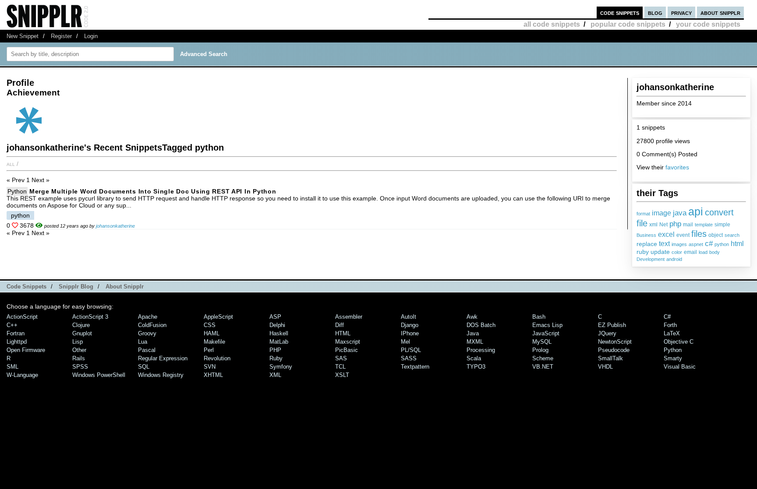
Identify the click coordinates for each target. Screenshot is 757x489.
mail (688, 225)
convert (719, 212)
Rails (78, 358)
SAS (341, 358)
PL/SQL (411, 350)
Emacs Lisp (547, 325)
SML (12, 366)
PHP (275, 350)
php (675, 223)
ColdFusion (152, 325)
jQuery (607, 333)
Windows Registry (161, 375)
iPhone (410, 333)
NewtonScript (615, 341)
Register (61, 36)
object (715, 235)
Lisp (77, 341)
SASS (409, 358)
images (679, 244)
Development (651, 259)
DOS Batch (481, 325)
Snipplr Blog (76, 286)
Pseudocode (614, 350)
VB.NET (542, 366)
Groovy (147, 333)
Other (79, 350)
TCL (340, 366)
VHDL (605, 366)
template (704, 224)
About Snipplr (125, 286)
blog (655, 12)
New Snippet (23, 36)
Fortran (16, 333)
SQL (143, 366)
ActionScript (22, 316)
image (661, 213)
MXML (475, 341)
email (690, 252)
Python (17, 191)
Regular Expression (162, 358)
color (677, 252)
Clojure (81, 325)
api (695, 211)
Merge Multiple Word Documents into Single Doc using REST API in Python (152, 191)
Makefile (214, 341)
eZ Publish (612, 325)
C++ (12, 325)
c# (709, 243)
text (664, 243)
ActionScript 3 (90, 316)
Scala (474, 358)
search (732, 235)
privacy (681, 12)
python (722, 244)
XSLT (342, 375)
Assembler (348, 316)
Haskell (278, 333)
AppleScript (218, 316)
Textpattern (415, 366)
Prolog (540, 350)
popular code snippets (628, 24)
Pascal (147, 350)
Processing (481, 350)
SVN (210, 366)
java (679, 212)
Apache (147, 316)
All (11, 163)
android (674, 259)
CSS (210, 325)
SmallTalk (610, 358)
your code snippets (708, 24)
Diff (339, 325)
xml (653, 225)
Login (91, 36)
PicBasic (346, 350)
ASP (275, 316)
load (703, 252)
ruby (643, 251)
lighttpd (17, 341)
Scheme (542, 358)
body (714, 252)
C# (667, 316)
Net (663, 225)
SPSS (80, 366)
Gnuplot (82, 333)
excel (666, 234)
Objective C (678, 341)
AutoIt (408, 316)
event (683, 235)
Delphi (277, 325)
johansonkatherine (115, 226)
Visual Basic (680, 366)
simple (722, 225)
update (660, 251)
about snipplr (720, 12)
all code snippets (552, 24)
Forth (670, 325)
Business (646, 235)
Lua (142, 341)
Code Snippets (26, 286)
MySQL (542, 341)
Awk (472, 316)
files (699, 234)
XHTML (213, 375)
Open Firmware (26, 350)
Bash (538, 316)
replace (647, 243)
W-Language (22, 375)
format (643, 213)
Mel (405, 341)
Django (409, 325)
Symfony (280, 366)
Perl (209, 350)
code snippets (619, 12)
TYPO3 (476, 366)
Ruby (276, 358)
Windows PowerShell (98, 375)
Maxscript (347, 341)
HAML (211, 333)
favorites (677, 167)
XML (275, 375)
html (737, 243)
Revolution (217, 358)
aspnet (696, 244)
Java (473, 333)
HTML (342, 333)
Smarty (673, 358)
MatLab (278, 341)
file (642, 223)
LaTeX (672, 333)
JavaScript (545, 333)
